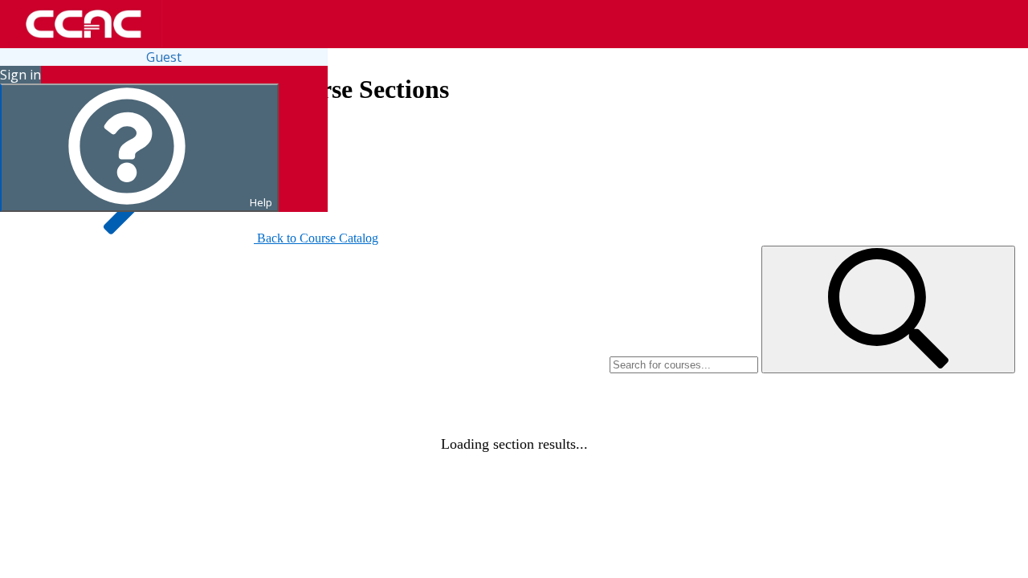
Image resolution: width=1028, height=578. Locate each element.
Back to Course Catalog (317, 238)
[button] (888, 309)
